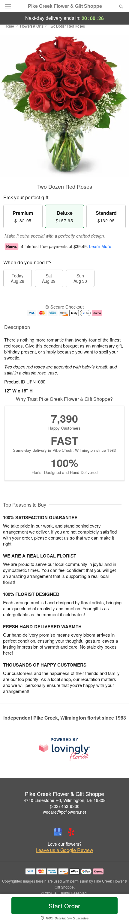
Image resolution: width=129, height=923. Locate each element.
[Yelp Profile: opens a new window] (71, 832)
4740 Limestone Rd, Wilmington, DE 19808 (65, 800)
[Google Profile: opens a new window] (58, 832)
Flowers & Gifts (31, 25)
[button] (116, 909)
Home (9, 25)
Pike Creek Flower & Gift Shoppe (65, 6)
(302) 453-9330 (65, 806)
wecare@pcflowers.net (64, 812)
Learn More (100, 246)
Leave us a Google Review (64, 850)
